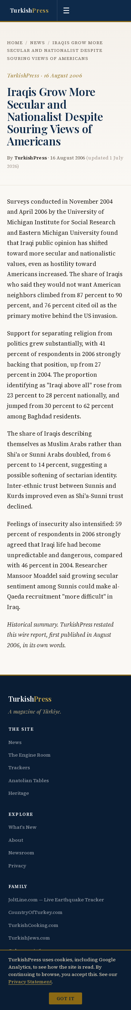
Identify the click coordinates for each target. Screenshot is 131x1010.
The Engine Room (29, 754)
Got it (65, 998)
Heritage (18, 793)
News (37, 43)
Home (15, 43)
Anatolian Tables (28, 780)
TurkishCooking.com (33, 925)
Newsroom (21, 852)
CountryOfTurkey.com (35, 912)
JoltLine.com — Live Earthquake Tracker (56, 899)
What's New (22, 827)
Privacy (17, 865)
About (15, 840)
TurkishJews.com (29, 937)
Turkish (29, 10)
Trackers (19, 767)
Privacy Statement (30, 981)
